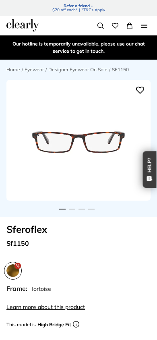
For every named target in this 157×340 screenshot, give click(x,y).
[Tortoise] (12, 270)
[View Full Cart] (129, 25)
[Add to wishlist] (140, 90)
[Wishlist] (115, 25)
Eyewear (34, 69)
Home (13, 69)
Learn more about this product (45, 307)
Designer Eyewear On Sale (77, 69)
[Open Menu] (144, 25)
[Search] (100, 25)
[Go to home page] (22, 25)
